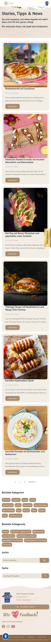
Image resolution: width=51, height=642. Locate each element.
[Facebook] (3, 627)
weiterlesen (12, 106)
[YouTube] (13, 627)
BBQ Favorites (38, 531)
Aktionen (6, 500)
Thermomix (7, 545)
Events (32, 500)
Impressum (31, 637)
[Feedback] (20, 614)
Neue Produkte (8, 510)
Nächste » (32, 482)
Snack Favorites (8, 536)
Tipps (5, 515)
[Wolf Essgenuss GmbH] (47, 3)
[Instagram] (8, 627)
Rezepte (26, 510)
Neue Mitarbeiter (40, 505)
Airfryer (5, 531)
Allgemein (16, 500)
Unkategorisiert (15, 515)
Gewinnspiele (8, 505)
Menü (11, 3)
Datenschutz (42, 637)
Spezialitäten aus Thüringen (35, 540)
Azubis (24, 500)
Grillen (18, 505)
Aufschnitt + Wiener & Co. (21, 531)
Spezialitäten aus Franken (12, 540)
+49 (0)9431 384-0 (26, 607)
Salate (34, 510)
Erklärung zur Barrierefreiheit (40, 640)
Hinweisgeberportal (25, 640)
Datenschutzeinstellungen (10, 640)
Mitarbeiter (27, 505)
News (19, 510)
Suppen (42, 510)
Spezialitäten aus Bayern (26, 536)
